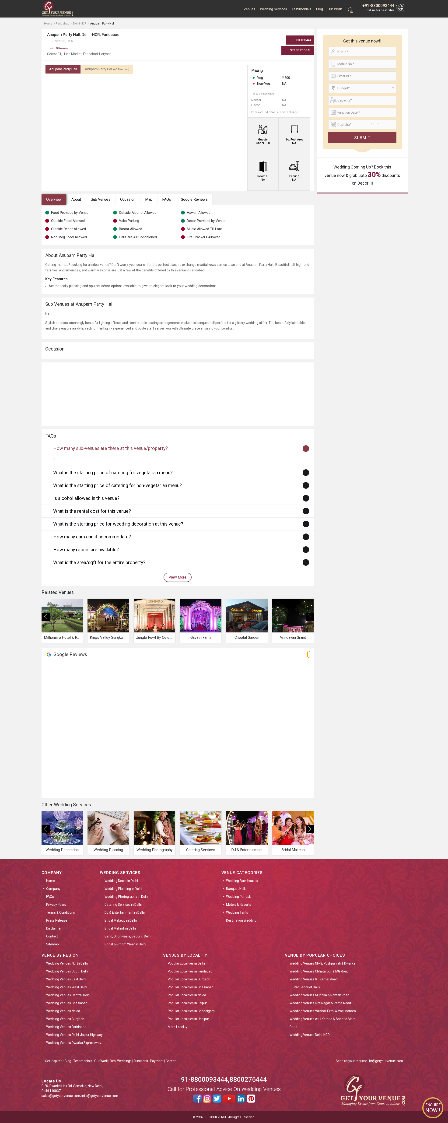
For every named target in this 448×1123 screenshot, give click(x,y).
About (76, 199)
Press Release (56, 920)
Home (50, 881)
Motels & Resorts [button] (238, 904)
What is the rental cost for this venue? (92, 511)
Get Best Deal (300, 50)
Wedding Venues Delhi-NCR (310, 1035)
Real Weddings (121, 1061)
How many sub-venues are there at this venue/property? (110, 448)
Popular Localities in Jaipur (187, 1003)
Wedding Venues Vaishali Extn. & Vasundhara (323, 1011)
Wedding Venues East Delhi (66, 979)
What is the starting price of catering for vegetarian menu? (113, 472)
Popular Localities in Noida (187, 995)
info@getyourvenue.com (99, 1096)
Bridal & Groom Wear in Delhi (125, 944)
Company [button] (53, 889)
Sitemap (52, 944)
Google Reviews (194, 199)
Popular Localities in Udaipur (188, 1019)
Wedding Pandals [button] (239, 896)
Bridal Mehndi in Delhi (120, 928)
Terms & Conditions (60, 912)
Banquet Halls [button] (236, 889)
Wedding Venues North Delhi (67, 963)
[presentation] (46, 617)
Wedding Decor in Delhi (121, 881)
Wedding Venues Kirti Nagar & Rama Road (320, 1003)
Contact (52, 936)
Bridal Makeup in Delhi (121, 920)
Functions (141, 1061)
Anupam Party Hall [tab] (63, 69)
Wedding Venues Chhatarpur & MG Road (319, 971)
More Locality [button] (177, 1027)
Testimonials (301, 9)
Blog (319, 9)
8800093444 (302, 40)
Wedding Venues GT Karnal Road (314, 979)
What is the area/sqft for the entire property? (99, 562)
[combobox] (362, 88)
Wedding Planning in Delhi (123, 889)
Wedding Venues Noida (63, 1011)
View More (177, 577)
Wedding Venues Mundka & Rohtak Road (319, 995)
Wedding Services (273, 9)
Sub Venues (100, 199)
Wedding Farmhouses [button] (242, 881)
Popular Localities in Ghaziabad (191, 987)
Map (148, 199)
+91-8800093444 (378, 5)
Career (171, 1061)
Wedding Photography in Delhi (126, 896)
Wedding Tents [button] (237, 912)
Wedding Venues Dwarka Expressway (73, 1043)
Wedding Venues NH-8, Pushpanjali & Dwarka (322, 963)
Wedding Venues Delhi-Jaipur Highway (74, 1035)
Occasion (127, 199)
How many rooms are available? (86, 549)
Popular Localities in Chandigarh (191, 1011)
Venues (249, 9)
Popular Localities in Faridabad (190, 971)
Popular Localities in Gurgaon (189, 979)
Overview (54, 199)
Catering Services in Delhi (123, 904)
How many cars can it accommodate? (92, 537)
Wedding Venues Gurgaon (65, 1019)
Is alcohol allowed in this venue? (86, 498)
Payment (157, 1061)
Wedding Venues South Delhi (67, 971)
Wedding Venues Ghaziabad (67, 1003)
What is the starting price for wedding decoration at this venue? (118, 524)
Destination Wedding (241, 920)
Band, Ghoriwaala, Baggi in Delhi (128, 936)
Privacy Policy (56, 904)
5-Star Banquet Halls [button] (305, 987)
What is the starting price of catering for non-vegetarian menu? (117, 485)
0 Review (59, 48)
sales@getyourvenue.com (61, 1096)
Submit (362, 137)
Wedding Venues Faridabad (66, 1027)
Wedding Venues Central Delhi (68, 995)
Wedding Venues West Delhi (66, 987)
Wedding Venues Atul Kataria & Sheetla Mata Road (323, 1023)
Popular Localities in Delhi (186, 963)
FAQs (166, 199)
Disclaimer (54, 928)
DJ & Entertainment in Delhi (125, 912)
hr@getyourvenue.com (386, 1061)
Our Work (335, 9)
